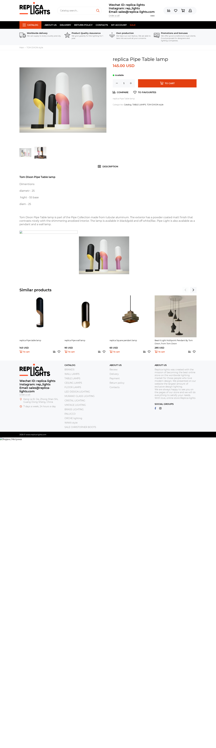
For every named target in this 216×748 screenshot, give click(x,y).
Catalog (32, 25)
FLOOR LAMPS (73, 387)
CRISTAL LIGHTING (75, 400)
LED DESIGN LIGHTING (77, 391)
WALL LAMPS (72, 374)
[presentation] (185, 290)
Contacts (102, 25)
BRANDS (69, 369)
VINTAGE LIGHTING (75, 405)
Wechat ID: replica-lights (127, 5)
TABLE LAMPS (139, 104)
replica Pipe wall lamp (75, 340)
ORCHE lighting (73, 418)
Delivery (65, 25)
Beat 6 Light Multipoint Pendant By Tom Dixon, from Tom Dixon (174, 342)
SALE (133, 25)
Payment (115, 378)
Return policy (83, 25)
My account (119, 25)
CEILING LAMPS (73, 382)
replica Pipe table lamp (30, 340)
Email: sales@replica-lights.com (132, 12)
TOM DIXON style (155, 104)
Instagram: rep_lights (124, 8)
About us (51, 25)
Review (113, 369)
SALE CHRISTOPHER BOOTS (80, 427)
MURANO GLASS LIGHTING (80, 396)
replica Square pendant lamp (123, 340)
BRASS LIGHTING (74, 409)
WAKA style (71, 422)
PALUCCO (70, 413)
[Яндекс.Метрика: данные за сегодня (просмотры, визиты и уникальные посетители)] (11, 439)
